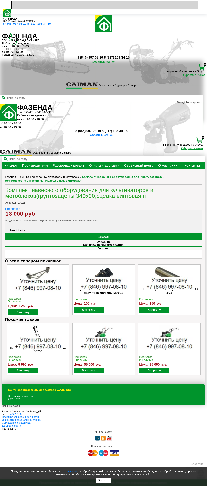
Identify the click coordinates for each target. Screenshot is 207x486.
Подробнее (12, 208)
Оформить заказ (194, 74)
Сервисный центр (138, 165)
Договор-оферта (11, 425)
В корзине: (171, 71)
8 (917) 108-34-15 (39, 23)
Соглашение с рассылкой (16, 422)
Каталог (10, 165)
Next (198, 291)
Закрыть (103, 480)
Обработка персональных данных (21, 420)
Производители (35, 165)
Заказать (103, 236)
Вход (180, 102)
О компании (167, 165)
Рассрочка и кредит (68, 165)
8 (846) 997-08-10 (14, 23)
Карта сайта (9, 428)
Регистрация (194, 102)
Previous (8, 291)
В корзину (22, 312)
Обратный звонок (103, 61)
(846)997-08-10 (16, 414)
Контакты (192, 165)
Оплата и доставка (104, 165)
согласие (71, 471)
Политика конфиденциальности (20, 417)
